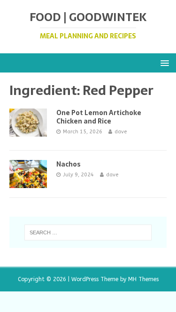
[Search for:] (88, 232)
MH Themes (143, 279)
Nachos (68, 164)
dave (121, 132)
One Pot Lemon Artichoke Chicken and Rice (98, 117)
